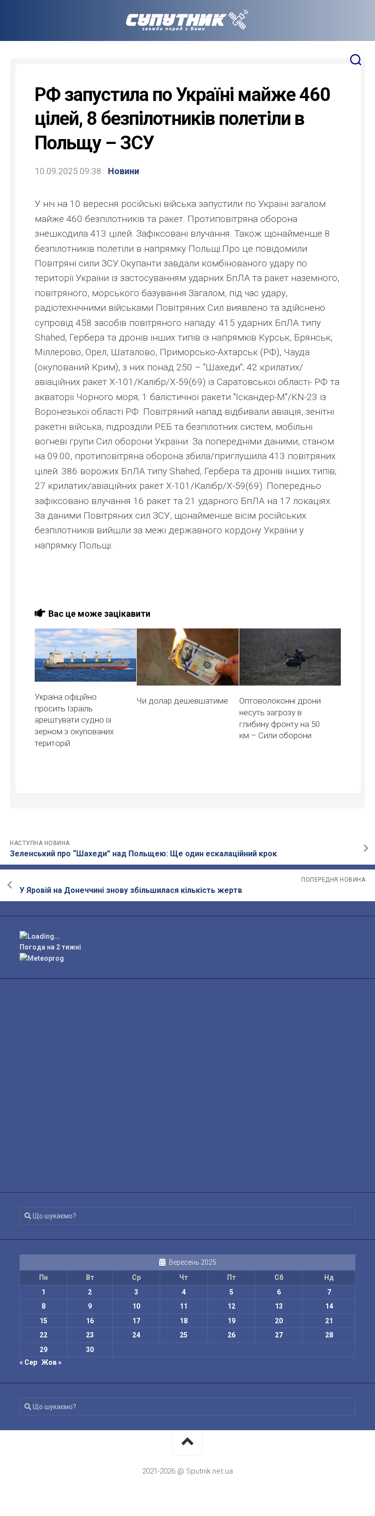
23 (90, 1335)
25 (184, 1335)
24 (136, 1335)
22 (43, 1335)
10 (136, 1306)
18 (184, 1321)
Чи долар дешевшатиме (182, 701)
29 (43, 1350)
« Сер (28, 1362)
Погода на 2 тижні (50, 947)
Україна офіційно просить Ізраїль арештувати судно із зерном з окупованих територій (74, 720)
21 (329, 1321)
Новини (123, 171)
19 (231, 1321)
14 (329, 1306)
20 (279, 1321)
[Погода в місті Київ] (187, 936)
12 (231, 1306)
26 (231, 1335)
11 (184, 1306)
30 (90, 1350)
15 (43, 1321)
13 (279, 1306)
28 (329, 1335)
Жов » (52, 1362)
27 (279, 1335)
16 (90, 1321)
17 (136, 1321)
